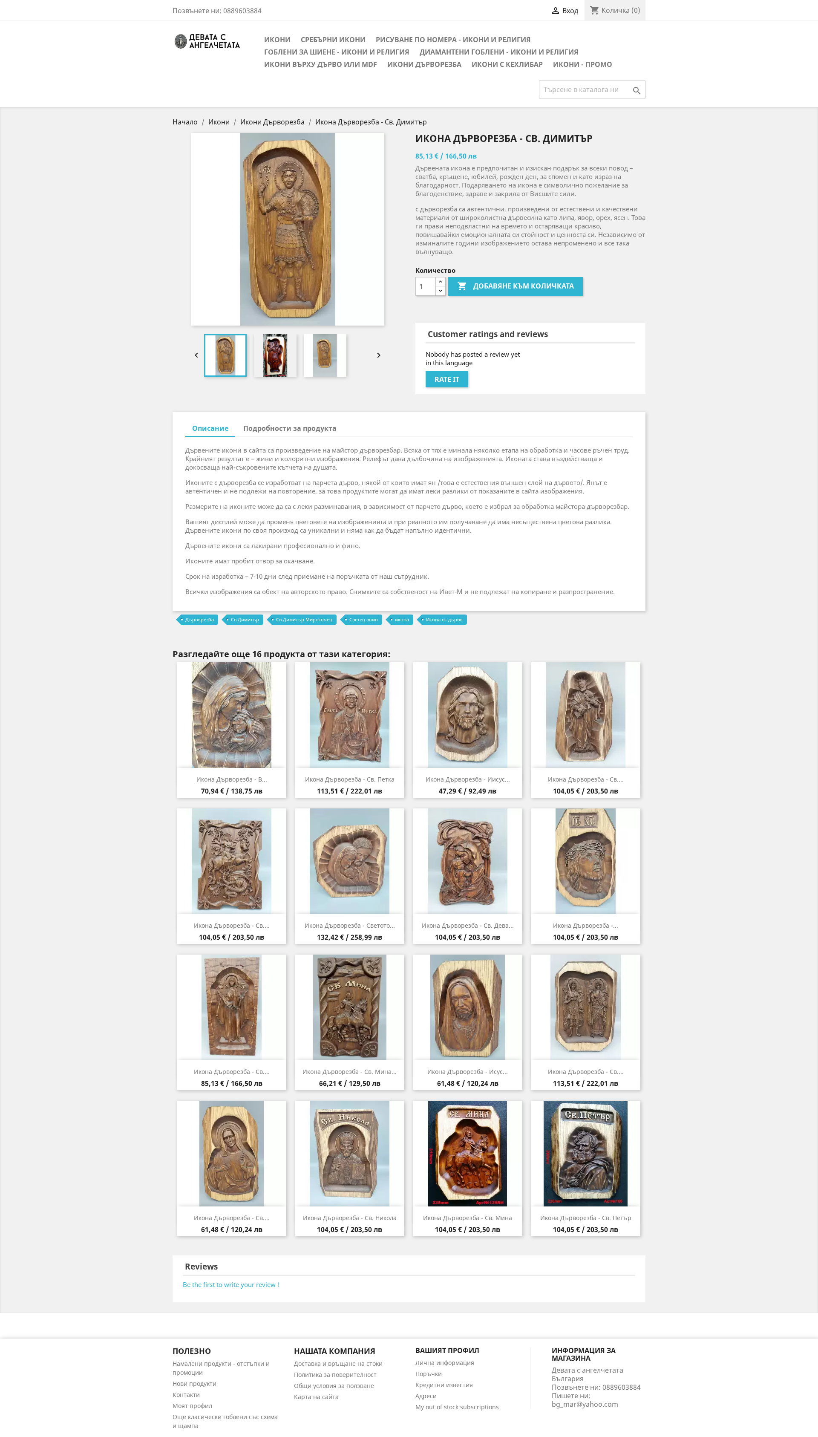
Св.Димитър (245, 619)
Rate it (447, 379)
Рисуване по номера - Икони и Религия (453, 39)
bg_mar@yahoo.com (585, 1404)
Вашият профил (447, 1350)
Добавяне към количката (515, 286)
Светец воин (363, 619)
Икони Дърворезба (424, 64)
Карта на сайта (316, 1397)
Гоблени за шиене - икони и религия (336, 52)
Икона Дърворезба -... (585, 925)
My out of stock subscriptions (457, 1407)
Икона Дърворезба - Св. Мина (467, 1218)
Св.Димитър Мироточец (304, 619)
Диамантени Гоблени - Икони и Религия (499, 52)
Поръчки (428, 1374)
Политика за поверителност (335, 1375)
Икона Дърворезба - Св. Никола (350, 1218)
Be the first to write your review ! (231, 1284)
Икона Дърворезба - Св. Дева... (468, 925)
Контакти (186, 1395)
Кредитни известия (444, 1385)
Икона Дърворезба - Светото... (350, 925)
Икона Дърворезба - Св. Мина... (349, 1072)
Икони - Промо (582, 64)
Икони (277, 39)
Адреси (426, 1396)
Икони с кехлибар (507, 64)
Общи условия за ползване (334, 1386)
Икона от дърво (444, 619)
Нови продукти (194, 1383)
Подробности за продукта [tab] (290, 428)
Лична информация (444, 1363)
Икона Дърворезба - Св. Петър (585, 1218)
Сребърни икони (333, 39)
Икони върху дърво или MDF (320, 64)
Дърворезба (199, 619)
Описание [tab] (210, 428)
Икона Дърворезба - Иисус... (468, 779)
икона (402, 619)
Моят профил (192, 1406)
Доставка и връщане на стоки (338, 1363)
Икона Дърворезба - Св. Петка (350, 779)
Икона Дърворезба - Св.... (586, 779)
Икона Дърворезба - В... (231, 779)
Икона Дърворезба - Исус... (467, 1072)
